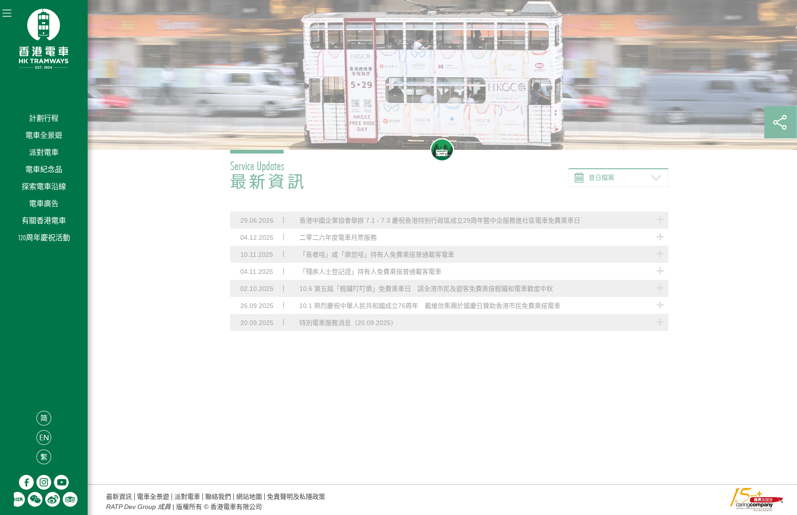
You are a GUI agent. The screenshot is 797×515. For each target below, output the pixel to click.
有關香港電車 (44, 220)
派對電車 (44, 152)
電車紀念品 (43, 169)
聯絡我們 (218, 496)
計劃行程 (44, 118)
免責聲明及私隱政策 (296, 496)
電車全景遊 (43, 135)
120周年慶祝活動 (44, 237)
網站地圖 (249, 496)
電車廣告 (44, 203)
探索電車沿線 (44, 186)
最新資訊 (119, 496)
